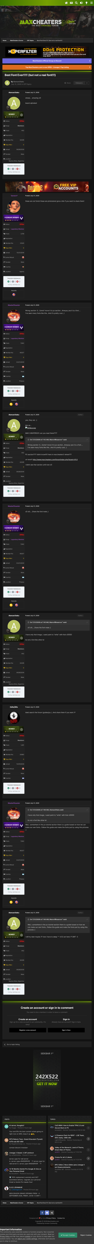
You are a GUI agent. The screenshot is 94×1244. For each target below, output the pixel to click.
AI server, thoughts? (16, 1125)
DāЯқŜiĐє (14, 707)
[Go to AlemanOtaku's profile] (7, 82)
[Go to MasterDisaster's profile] (14, 316)
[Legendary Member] (14, 294)
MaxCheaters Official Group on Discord (47, 61)
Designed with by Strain (37, 1218)
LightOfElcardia (60, 1140)
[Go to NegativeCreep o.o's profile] (6, 1140)
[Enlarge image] (29, 106)
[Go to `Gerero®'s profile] (14, 206)
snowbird (58, 1130)
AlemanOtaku (18, 82)
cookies (27, 1236)
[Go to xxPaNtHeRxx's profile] (6, 1154)
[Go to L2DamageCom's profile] (6, 1188)
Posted (25, 1128)
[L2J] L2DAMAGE (15, 1187)
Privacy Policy (51, 1218)
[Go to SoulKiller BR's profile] (52, 1166)
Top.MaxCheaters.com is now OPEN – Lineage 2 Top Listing (47, 67)
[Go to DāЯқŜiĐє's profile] (14, 717)
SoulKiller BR (59, 1169)
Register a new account (27, 1030)
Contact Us (61, 1218)
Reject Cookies (86, 1235)
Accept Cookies (68, 1235)
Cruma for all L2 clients (63, 1157)
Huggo (13, 1128)
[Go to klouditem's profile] (6, 1170)
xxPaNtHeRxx (16, 1155)
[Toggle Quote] (29, 440)
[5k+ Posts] (11, 404)
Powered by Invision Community (47, 1223)
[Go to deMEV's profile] (52, 1148)
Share (68, 83)
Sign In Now (66, 1030)
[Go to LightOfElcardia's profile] (52, 1136)
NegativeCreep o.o (18, 1144)
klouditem (14, 1173)
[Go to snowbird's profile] (52, 1126)
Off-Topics (27, 84)
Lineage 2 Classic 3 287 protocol (21, 1153)
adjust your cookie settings (27, 1239)
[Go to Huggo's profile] (6, 1126)
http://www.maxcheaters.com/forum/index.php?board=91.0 (55, 459)
